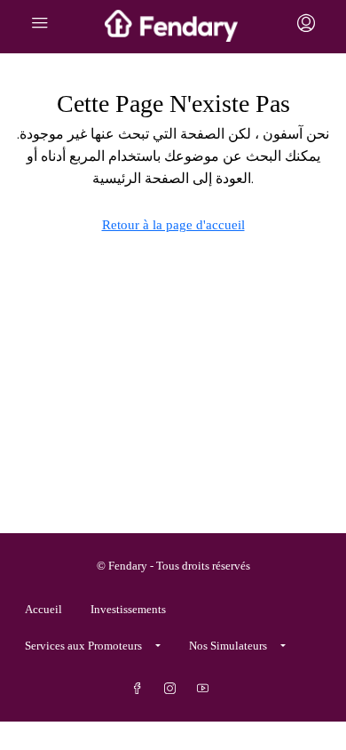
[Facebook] (140, 689)
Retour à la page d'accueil (173, 225)
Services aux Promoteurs (83, 645)
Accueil (43, 609)
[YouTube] (206, 689)
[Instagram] (173, 689)
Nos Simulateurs (228, 645)
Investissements (128, 609)
